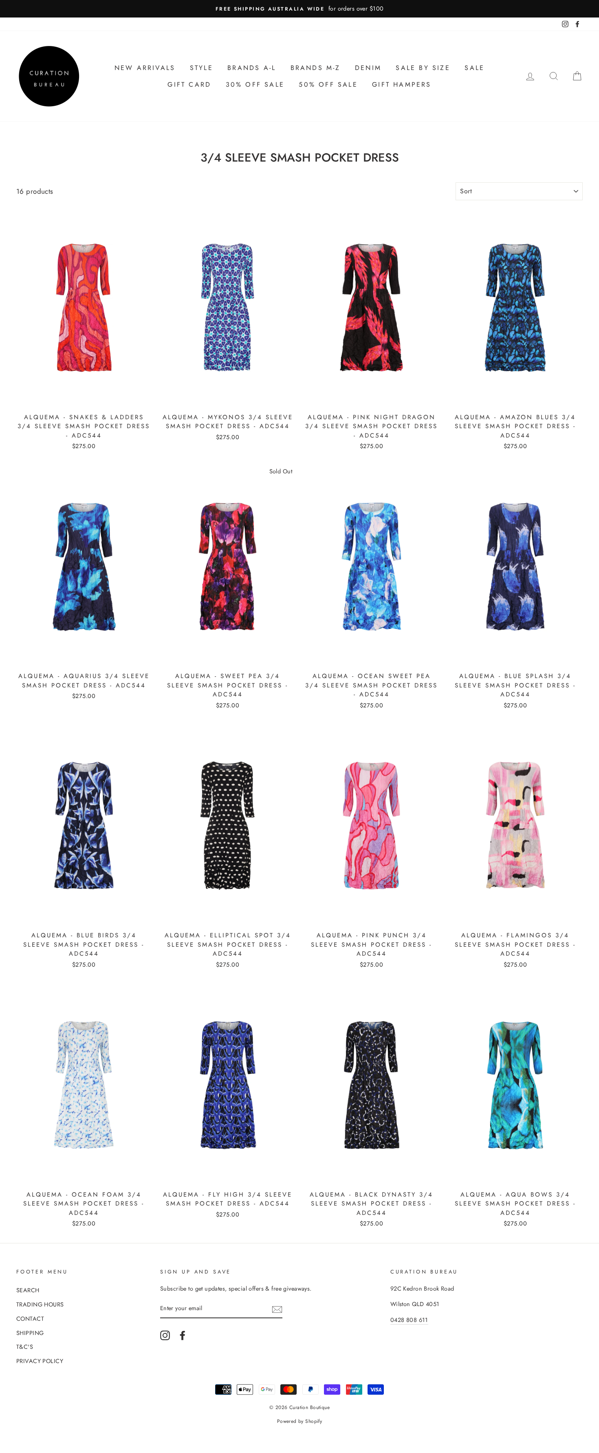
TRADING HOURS (40, 1304)
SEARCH (28, 1290)
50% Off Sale (328, 84)
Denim (368, 67)
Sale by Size (423, 67)
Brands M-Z (316, 67)
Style (201, 67)
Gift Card (189, 84)
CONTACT (30, 1319)
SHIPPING (30, 1333)
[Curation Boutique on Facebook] (182, 1335)
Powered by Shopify (299, 1421)
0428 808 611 (409, 1320)
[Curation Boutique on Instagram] (165, 1335)
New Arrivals (145, 67)
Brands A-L (251, 67)
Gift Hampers (401, 84)
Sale (474, 67)
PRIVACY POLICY (39, 1361)
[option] (299, 8)
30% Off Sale (255, 84)
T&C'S (24, 1347)
